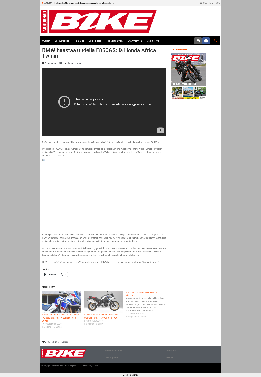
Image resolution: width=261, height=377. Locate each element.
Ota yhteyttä (135, 40)
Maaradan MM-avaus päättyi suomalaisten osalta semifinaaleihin (84, 3)
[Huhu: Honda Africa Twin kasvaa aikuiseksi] (147, 304)
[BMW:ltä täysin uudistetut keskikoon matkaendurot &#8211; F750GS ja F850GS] (103, 302)
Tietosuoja (170, 350)
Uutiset (46, 40)
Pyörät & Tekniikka (59, 342)
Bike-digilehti (96, 40)
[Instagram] (198, 40)
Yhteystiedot (62, 40)
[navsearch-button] (215, 40)
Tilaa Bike (78, 40)
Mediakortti (152, 40)
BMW (47, 342)
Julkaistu (169, 357)
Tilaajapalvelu (115, 40)
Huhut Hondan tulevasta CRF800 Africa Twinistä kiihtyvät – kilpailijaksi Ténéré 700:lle (60, 318)
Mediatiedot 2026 (113, 350)
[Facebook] (206, 40)
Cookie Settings (130, 375)
